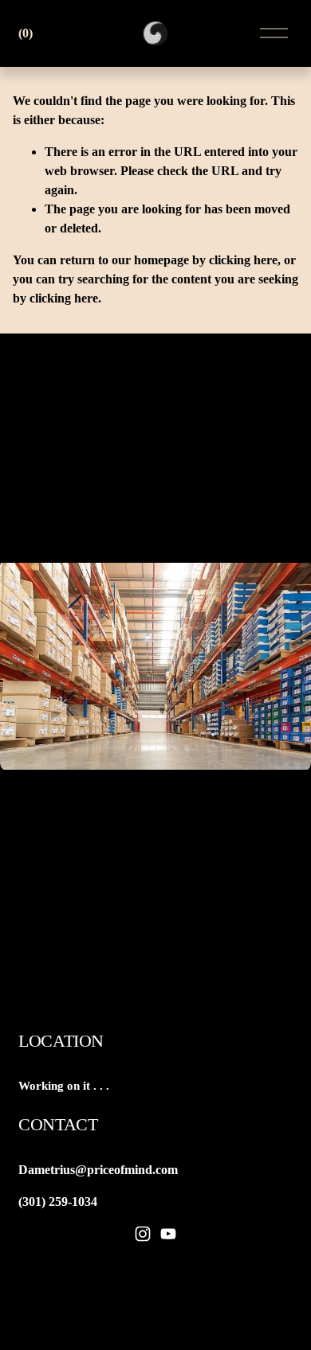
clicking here (243, 260)
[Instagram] (143, 1234)
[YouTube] (168, 1234)
